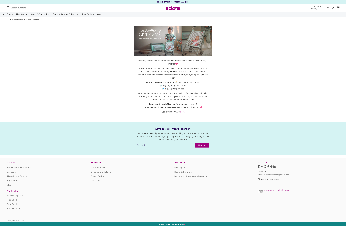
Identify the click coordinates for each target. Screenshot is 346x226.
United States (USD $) (316, 7)
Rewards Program (183, 172)
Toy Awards (12, 180)
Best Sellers (88, 14)
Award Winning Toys (40, 14)
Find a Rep (12, 200)
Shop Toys (6, 14)
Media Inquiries (14, 208)
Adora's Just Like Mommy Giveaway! (26, 19)
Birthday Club (180, 167)
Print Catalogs (13, 204)
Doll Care (95, 180)
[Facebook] (259, 166)
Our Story (11, 172)
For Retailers (13, 191)
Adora (22, 221)
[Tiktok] (268, 166)
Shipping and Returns (101, 172)
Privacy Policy (97, 176)
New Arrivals (22, 14)
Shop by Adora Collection (19, 167)
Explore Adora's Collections (66, 14)
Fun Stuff (11, 162)
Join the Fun (180, 162)
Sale (99, 14)
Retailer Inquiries (15, 195)
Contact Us (262, 171)
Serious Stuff (97, 162)
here (182, 112)
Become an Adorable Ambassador (190, 176)
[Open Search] (8, 7)
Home (9, 19)
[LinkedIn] (274, 166)
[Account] (333, 8)
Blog (9, 185)
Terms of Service (99, 167)
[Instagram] (265, 166)
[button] (173, 224)
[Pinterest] (271, 166)
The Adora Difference (17, 176)
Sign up (201, 145)
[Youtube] (262, 166)
